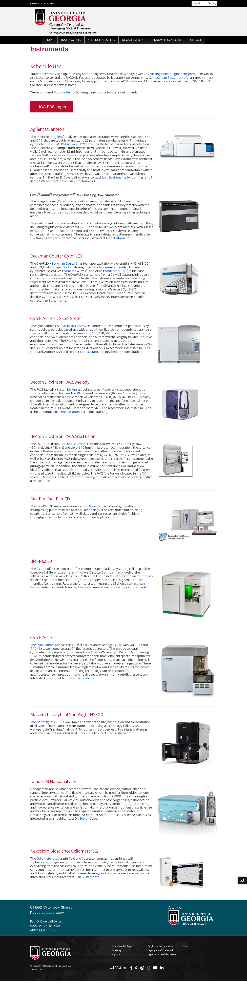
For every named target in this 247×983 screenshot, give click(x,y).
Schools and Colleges (122, 946)
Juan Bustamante (172, 78)
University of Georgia (42, 3)
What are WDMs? (75, 271)
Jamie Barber (68, 181)
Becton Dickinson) (69, 389)
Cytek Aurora (45, 645)
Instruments (71, 40)
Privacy (187, 946)
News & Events (132, 40)
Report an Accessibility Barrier (162, 954)
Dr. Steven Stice (86, 818)
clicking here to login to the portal (173, 74)
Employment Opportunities (160, 946)
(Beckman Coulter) (63, 263)
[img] (132, 968)
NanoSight (44, 722)
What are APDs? (115, 271)
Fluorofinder (62, 92)
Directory (116, 950)
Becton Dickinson (73, 444)
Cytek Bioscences (73, 326)
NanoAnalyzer (88, 793)
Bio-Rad (96, 506)
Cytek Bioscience (70, 201)
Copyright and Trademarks (161, 950)
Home (50, 40)
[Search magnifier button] (214, 3)
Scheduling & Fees (101, 40)
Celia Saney (73, 81)
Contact (195, 40)
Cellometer (44, 858)
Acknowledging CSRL (166, 40)
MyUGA (116, 954)
